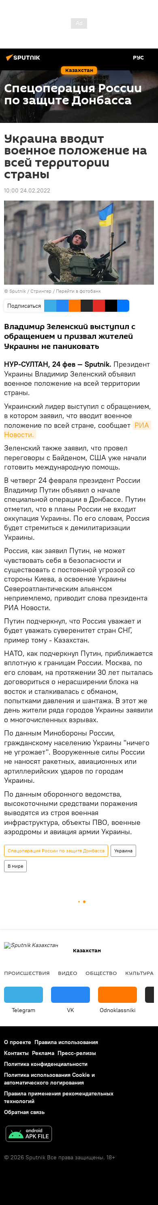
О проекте (17, 1042)
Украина (123, 851)
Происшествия (27, 973)
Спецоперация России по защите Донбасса (56, 851)
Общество (101, 973)
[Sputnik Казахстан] (24, 60)
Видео (67, 973)
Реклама (43, 1053)
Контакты (16, 1053)
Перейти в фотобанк (78, 291)
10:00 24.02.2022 (27, 190)
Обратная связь (24, 1112)
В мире (15, 866)
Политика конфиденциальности (46, 1064)
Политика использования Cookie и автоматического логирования (49, 1078)
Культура (139, 973)
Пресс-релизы (77, 1053)
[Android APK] (28, 1135)
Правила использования (66, 1042)
